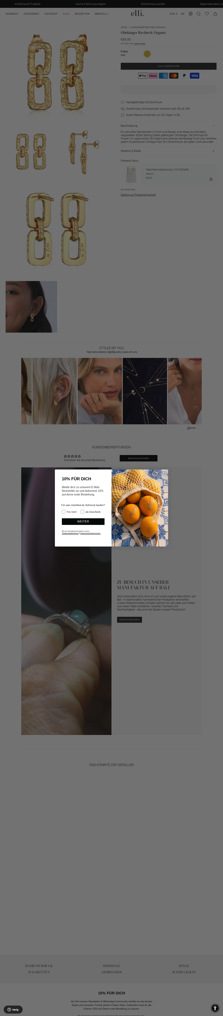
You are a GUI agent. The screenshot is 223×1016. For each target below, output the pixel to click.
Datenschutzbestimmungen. (90, 533)
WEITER (83, 521)
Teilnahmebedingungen (70, 533)
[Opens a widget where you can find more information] (13, 1010)
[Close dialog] (164, 473)
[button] (215, 1008)
